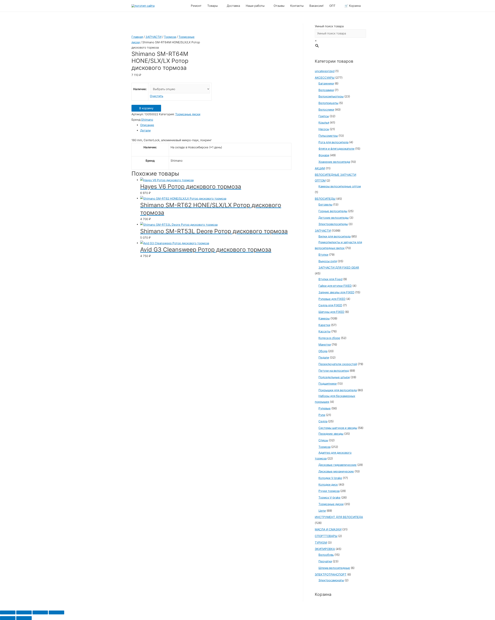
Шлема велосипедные (334, 568)
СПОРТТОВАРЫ (326, 536)
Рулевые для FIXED (332, 299)
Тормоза (170, 37)
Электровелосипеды (333, 224)
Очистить (156, 96)
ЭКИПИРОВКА (325, 549)
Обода (322, 351)
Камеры (324, 318)
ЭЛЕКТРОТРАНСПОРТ (330, 574)
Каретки (324, 325)
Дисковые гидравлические (337, 465)
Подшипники (327, 383)
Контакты (297, 6)
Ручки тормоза (329, 491)
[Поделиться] (24, 612)
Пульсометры (328, 135)
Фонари (323, 155)
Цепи (322, 510)
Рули (321, 415)
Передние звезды (330, 434)
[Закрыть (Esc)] (7, 612)
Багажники (326, 83)
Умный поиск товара (329, 26)
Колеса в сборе (329, 338)
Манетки (324, 344)
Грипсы (323, 116)
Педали (323, 357)
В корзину (146, 108)
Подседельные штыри (334, 377)
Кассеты (324, 331)
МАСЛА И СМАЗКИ (328, 529)
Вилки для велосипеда (334, 236)
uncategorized (325, 71)
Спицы (323, 440)
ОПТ (332, 6)
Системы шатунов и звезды (337, 428)
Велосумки (326, 109)
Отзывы (279, 6)
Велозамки (326, 90)
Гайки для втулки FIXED (335, 286)
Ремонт (196, 6)
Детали (145, 130)
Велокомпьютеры (331, 96)
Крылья (323, 122)
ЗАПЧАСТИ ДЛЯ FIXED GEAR (338, 267)
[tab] (215, 125)
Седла (322, 421)
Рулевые (324, 408)
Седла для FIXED (330, 305)
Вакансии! (316, 6)
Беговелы (325, 204)
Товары (212, 6)
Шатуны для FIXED (331, 312)
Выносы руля (327, 261)
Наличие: (140, 89)
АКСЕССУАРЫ (325, 77)
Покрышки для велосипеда (337, 390)
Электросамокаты (331, 580)
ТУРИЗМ (321, 542)
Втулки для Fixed (330, 279)
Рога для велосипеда (333, 142)
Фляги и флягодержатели (336, 148)
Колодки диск (328, 484)
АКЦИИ (320, 168)
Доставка (233, 6)
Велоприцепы (328, 103)
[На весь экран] (40, 612)
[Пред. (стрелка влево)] (7, 618)
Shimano (147, 119)
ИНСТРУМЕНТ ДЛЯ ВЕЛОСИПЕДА (339, 517)
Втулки (323, 254)
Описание (147, 125)
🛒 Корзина (353, 6)
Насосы (323, 129)
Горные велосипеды (332, 211)
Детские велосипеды (333, 217)
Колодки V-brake (330, 478)
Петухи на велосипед (333, 370)
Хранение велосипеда (334, 162)
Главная (137, 37)
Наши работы (255, 6)
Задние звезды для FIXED (336, 292)
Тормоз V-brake (329, 497)
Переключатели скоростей (337, 364)
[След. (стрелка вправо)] (24, 618)
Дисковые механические (336, 471)
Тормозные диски (187, 114)
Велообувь (326, 555)
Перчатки (325, 561)
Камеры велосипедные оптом (339, 186)
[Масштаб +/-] (56, 612)
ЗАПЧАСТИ (153, 37)
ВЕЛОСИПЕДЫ (325, 199)
